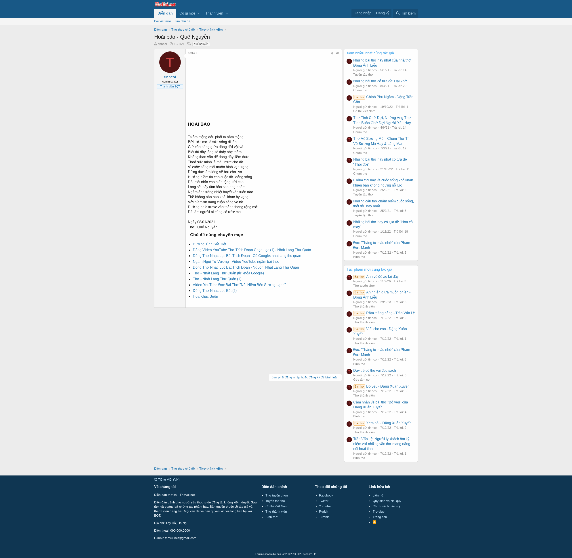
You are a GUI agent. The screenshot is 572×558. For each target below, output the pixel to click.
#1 (337, 53)
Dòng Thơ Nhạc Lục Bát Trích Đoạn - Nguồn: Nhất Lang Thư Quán (246, 267)
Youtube (325, 506)
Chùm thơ (360, 90)
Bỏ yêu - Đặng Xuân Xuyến (381, 386)
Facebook (326, 495)
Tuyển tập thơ (363, 74)
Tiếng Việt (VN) (168, 479)
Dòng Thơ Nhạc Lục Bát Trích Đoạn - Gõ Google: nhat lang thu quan (247, 256)
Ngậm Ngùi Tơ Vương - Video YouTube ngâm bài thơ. (236, 261)
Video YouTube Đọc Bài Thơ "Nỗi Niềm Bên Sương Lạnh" (239, 285)
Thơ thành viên (364, 306)
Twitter (323, 501)
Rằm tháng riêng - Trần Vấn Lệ (384, 313)
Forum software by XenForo (286, 554)
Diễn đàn (165, 13)
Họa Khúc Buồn (205, 296)
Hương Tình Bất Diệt (209, 244)
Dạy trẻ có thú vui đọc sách (374, 370)
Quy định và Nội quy (387, 501)
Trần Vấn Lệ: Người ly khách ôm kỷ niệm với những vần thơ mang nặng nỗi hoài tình (381, 444)
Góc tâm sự (361, 379)
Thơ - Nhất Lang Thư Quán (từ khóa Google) (228, 273)
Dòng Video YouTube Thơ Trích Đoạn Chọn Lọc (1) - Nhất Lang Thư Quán (252, 250)
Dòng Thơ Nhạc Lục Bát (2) (215, 291)
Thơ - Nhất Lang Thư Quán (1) (217, 279)
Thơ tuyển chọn (364, 285)
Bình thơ (359, 257)
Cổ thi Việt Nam (364, 111)
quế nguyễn (201, 44)
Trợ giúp (379, 511)
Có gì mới (187, 13)
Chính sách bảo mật (387, 506)
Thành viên (214, 13)
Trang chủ (380, 517)
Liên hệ (378, 495)
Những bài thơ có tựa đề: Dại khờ (380, 81)
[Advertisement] (263, 87)
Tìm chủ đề (182, 21)
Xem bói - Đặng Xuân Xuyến (382, 423)
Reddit (323, 511)
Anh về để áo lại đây (376, 276)
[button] (199, 13)
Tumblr (324, 517)
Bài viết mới (162, 21)
